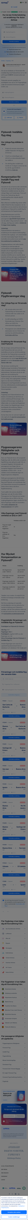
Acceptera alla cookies (14, 1212)
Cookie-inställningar (14, 1217)
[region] (14, 1208)
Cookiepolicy (21, 1206)
